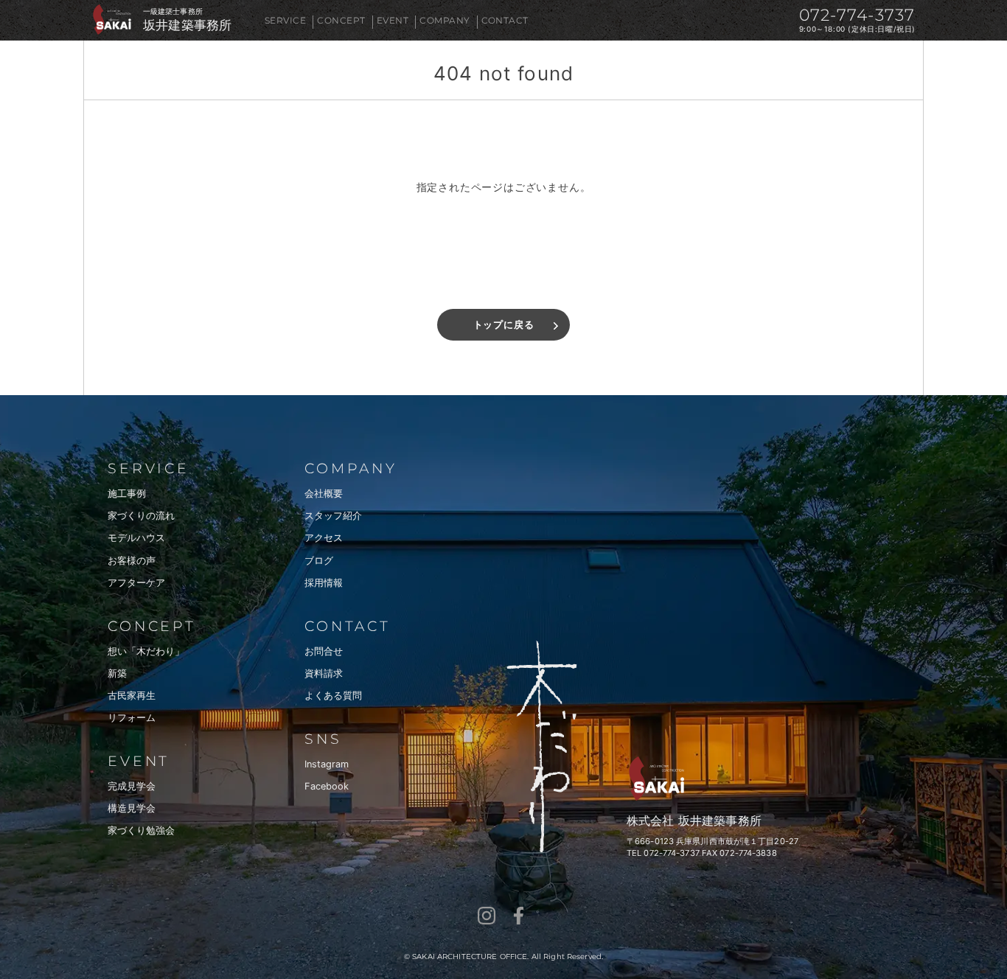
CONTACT (505, 20)
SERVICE (285, 20)
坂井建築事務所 (187, 25)
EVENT (392, 20)
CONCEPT (341, 20)
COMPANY (444, 20)
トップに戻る (503, 324)
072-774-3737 (857, 15)
